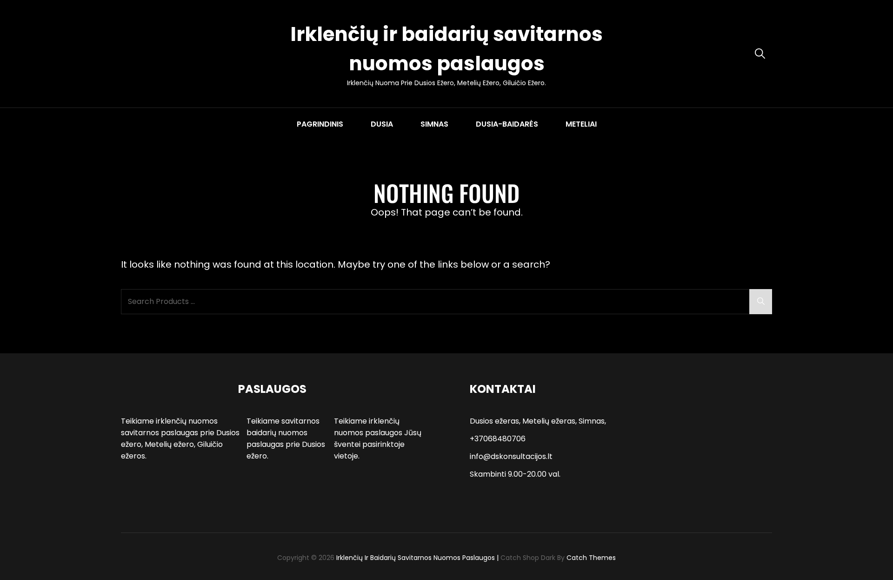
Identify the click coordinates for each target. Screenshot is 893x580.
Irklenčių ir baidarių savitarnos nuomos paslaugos (415, 557)
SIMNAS (434, 124)
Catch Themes (591, 557)
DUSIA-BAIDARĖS (507, 124)
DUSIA (382, 124)
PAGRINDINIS (320, 124)
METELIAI (581, 124)
